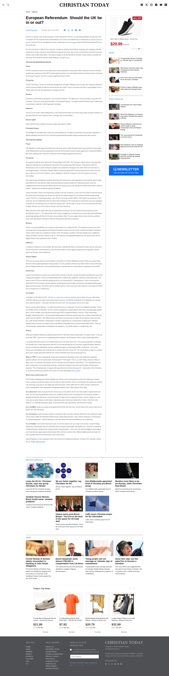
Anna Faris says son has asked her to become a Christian (126, 561)
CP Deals (125, 48)
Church (29, 656)
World (29, 654)
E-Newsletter (52, 661)
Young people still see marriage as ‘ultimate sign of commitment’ (98, 561)
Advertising (51, 651)
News (28, 649)
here (68, 58)
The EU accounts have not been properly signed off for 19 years (70, 297)
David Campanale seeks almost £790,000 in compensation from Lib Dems (69, 561)
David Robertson (32, 30)
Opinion (34, 12)
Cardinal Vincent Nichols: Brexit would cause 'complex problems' (39, 499)
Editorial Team (52, 649)
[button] (3, 5)
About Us (50, 647)
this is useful (76, 371)
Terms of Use (77, 665)
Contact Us (51, 663)
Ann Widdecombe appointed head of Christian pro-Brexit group (98, 483)
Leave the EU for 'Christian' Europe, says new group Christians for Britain (38, 483)
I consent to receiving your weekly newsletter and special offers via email (85, 651)
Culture (29, 659)
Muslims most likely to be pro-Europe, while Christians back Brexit (128, 483)
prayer (74, 42)
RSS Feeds (50, 659)
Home (28, 12)
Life (27, 661)
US (27, 663)
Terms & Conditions (54, 654)
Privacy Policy (52, 656)
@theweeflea (40, 442)
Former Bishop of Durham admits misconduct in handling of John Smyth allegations (38, 562)
